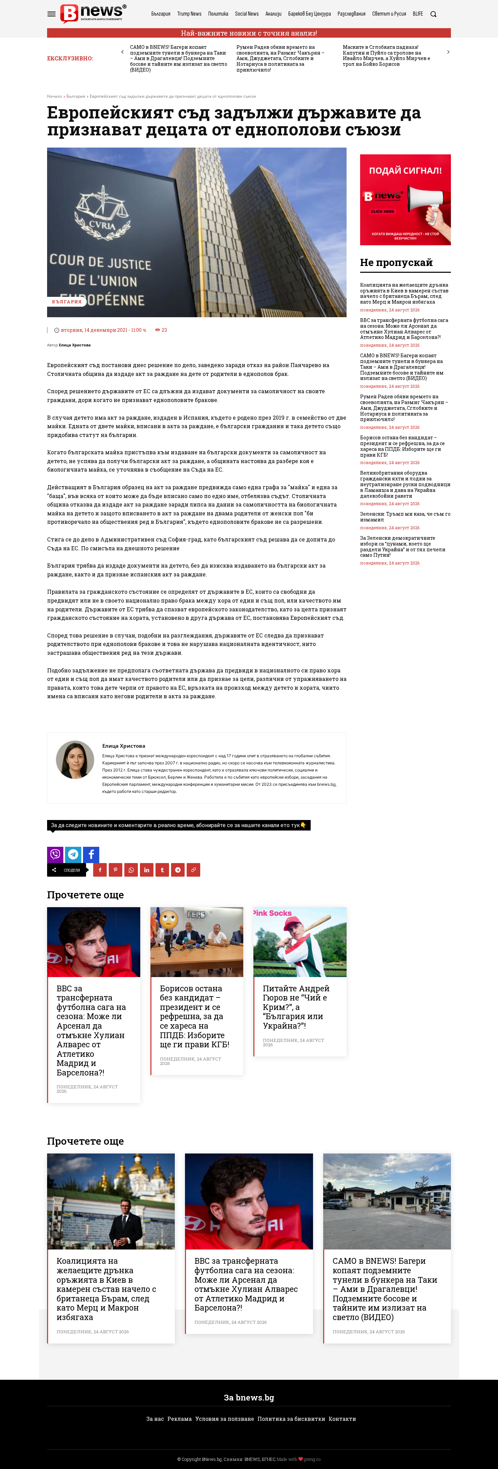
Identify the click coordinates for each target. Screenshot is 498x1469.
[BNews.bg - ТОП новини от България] (93, 14)
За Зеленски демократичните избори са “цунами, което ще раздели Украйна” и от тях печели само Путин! (402, 546)
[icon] (55, 857)
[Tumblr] (162, 870)
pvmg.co (312, 1459)
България (75, 96)
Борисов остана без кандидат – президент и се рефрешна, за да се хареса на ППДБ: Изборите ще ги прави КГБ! (194, 1016)
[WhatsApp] (131, 870)
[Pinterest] (115, 870)
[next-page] (448, 52)
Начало (54, 96)
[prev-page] (122, 52)
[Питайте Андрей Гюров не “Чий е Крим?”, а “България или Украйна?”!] (300, 942)
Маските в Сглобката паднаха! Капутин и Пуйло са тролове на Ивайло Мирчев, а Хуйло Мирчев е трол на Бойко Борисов (386, 55)
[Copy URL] (193, 870)
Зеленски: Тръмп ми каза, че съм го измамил (405, 517)
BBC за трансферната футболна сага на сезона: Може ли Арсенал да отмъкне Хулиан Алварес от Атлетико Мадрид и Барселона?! (91, 1030)
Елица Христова (75, 344)
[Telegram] (178, 870)
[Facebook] (100, 870)
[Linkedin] (146, 870)
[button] (433, 14)
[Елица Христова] (75, 768)
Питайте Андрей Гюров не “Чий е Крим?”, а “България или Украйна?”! (296, 1007)
